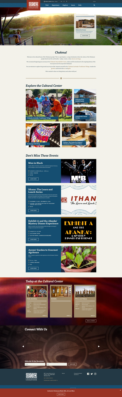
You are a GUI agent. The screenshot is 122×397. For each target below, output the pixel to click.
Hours (94, 1)
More (44, 315)
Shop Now (61, 394)
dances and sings (76, 59)
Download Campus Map (50, 380)
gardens (53, 68)
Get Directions (48, 378)
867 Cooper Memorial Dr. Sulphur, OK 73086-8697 (49, 374)
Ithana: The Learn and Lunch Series (40, 190)
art (65, 68)
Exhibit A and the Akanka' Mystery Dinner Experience (43, 222)
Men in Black (35, 163)
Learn (73, 5)
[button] (23, 346)
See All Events (91, 320)
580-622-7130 (47, 375)
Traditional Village (78, 66)
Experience (55, 5)
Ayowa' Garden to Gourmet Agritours (43, 250)
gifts (69, 68)
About (63, 373)
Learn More (85, 35)
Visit (47, 5)
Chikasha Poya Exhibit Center (58, 62)
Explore (65, 5)
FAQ (79, 5)
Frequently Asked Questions (78, 374)
